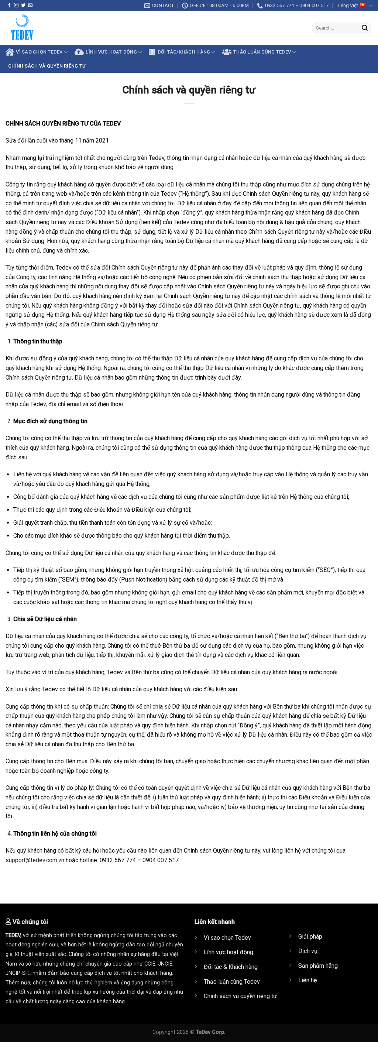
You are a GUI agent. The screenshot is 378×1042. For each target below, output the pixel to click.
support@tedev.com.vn (35, 860)
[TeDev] (123, 28)
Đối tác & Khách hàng (231, 966)
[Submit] (364, 28)
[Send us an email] (30, 5)
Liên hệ (307, 980)
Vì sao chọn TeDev (39, 52)
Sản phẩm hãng (318, 965)
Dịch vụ (307, 950)
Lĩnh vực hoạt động (111, 52)
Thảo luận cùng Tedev (232, 981)
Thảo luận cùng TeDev (262, 52)
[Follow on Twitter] (23, 5)
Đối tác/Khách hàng (184, 52)
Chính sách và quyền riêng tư (47, 66)
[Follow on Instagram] (16, 5)
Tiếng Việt (347, 5)
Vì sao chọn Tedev (227, 937)
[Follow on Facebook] (9, 5)
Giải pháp (310, 936)
